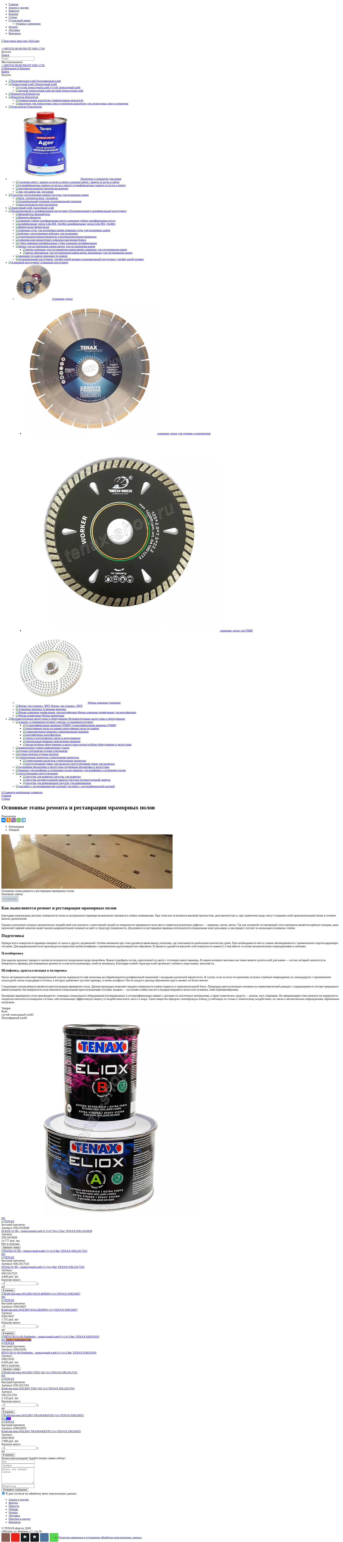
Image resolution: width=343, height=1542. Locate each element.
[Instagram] (5, 1537)
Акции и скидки (19, 7)
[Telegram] (23, 820)
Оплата (13, 26)
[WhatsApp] (18, 820)
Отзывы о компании (28, 23)
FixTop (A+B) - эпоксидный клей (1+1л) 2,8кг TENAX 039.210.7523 (42, 1266)
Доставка (14, 30)
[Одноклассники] (8, 820)
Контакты (15, 33)
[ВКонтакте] (3, 820)
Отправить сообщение (15, 1489)
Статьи (13, 17)
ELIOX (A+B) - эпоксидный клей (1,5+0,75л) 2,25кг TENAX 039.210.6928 (46, 1231)
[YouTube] (15, 1537)
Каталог (13, 14)
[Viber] (13, 820)
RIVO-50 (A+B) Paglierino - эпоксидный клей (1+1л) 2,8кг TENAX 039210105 (48, 1352)
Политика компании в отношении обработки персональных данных (100, 1537)
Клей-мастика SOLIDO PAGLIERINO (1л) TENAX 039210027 (39, 1309)
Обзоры (13, 1509)
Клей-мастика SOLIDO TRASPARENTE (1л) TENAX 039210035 (41, 1431)
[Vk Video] (34, 1537)
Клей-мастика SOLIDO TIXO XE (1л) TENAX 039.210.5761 (38, 1388)
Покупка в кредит (20, 1518)
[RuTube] (25, 1537)
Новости (14, 10)
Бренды (13, 1502)
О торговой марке (20, 20)
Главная (13, 4)
